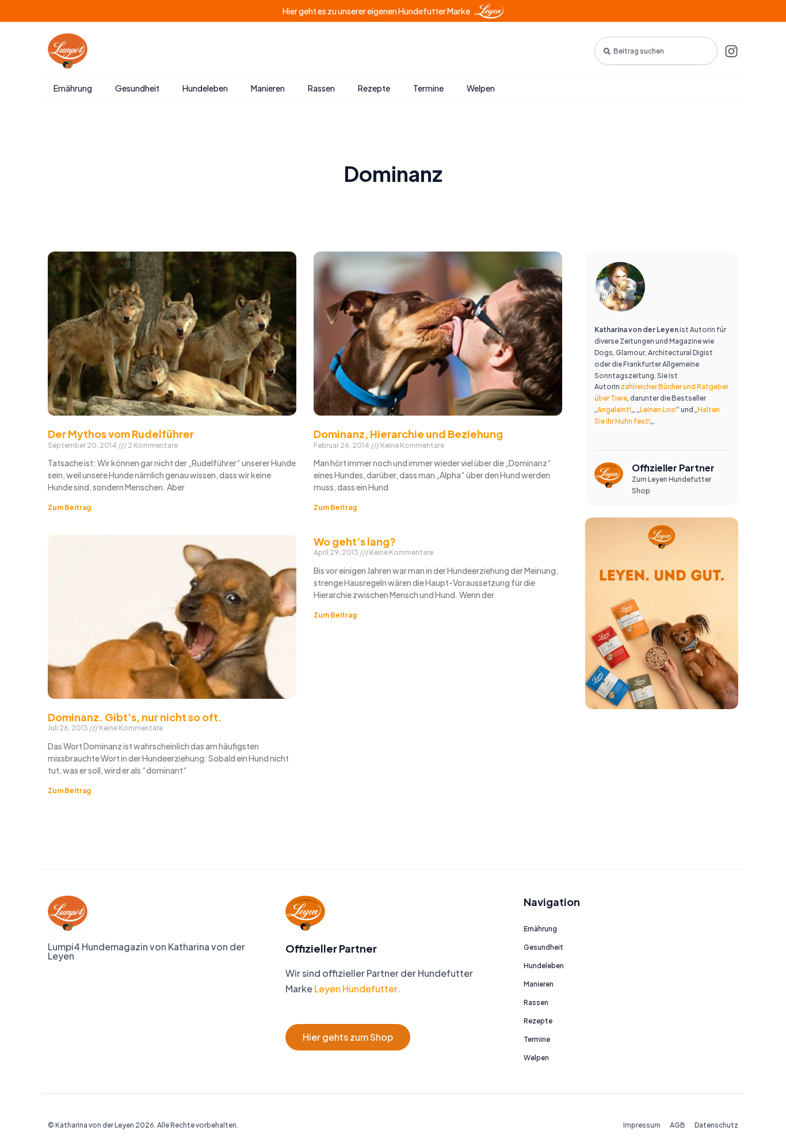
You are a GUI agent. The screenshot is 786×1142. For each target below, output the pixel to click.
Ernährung (73, 88)
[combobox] (656, 51)
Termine (428, 88)
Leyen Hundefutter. (356, 989)
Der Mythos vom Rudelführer (121, 433)
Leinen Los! (658, 409)
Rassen (321, 88)
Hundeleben (205, 88)
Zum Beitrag (69, 507)
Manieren (268, 88)
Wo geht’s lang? (355, 541)
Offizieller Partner (673, 468)
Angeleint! (614, 409)
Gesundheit (137, 88)
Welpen (481, 88)
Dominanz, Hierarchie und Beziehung (408, 433)
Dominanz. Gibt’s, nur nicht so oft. (135, 717)
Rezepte (374, 88)
